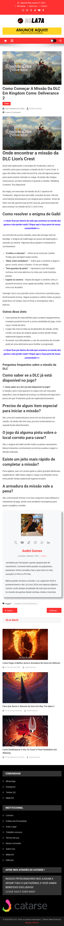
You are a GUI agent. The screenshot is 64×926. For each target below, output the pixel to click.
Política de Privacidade (16, 821)
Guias (6, 103)
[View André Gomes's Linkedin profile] (48, 542)
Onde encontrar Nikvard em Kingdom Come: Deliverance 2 (55, 610)
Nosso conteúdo (13, 843)
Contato (44, 6)
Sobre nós (33, 6)
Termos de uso (12, 838)
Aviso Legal (11, 826)
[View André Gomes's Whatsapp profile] (41, 542)
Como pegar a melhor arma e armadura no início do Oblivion (31, 663)
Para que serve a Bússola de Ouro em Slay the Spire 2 (28, 706)
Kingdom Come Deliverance (25, 603)
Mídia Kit (10, 854)
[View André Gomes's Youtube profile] (22, 542)
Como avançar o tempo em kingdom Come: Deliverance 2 (12, 610)
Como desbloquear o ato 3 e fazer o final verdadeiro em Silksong (30, 751)
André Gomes (35, 108)
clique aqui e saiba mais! (20, 891)
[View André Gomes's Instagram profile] (35, 542)
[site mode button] (53, 40)
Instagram (10, 787)
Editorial (9, 860)
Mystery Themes (31, 923)
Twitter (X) (11, 792)
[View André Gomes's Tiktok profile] (28, 542)
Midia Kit (10, 798)
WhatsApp (21, 6)
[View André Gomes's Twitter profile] (15, 542)
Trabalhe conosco (14, 832)
